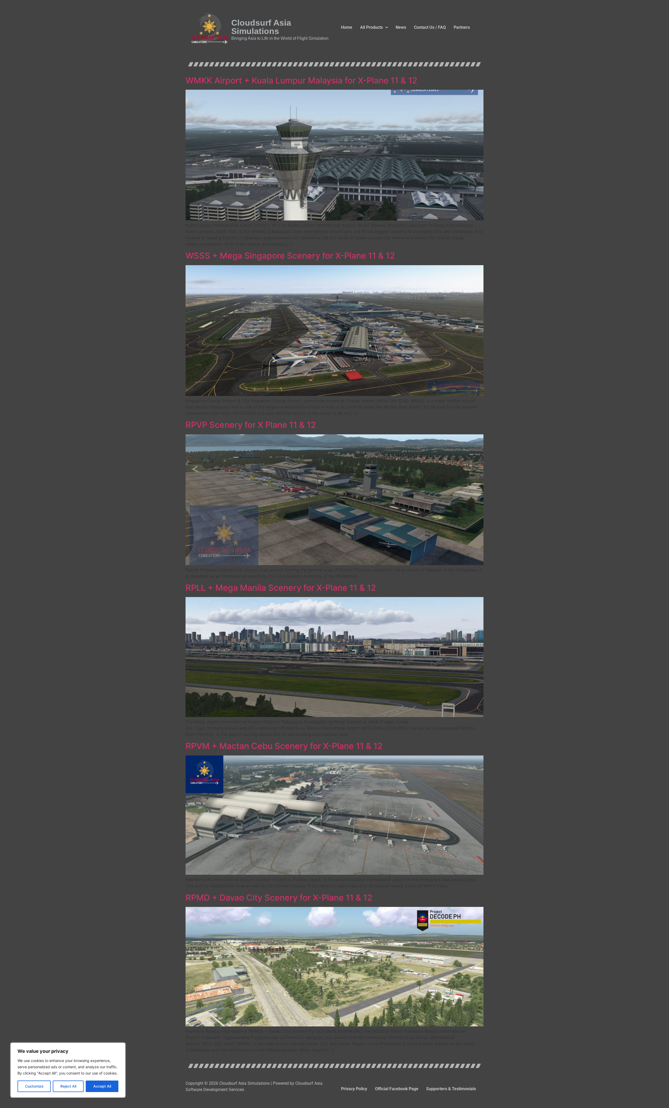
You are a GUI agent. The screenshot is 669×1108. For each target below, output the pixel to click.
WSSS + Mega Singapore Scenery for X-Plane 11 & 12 (290, 256)
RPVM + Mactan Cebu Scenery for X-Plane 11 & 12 (284, 746)
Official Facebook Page (396, 1088)
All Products (371, 27)
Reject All (68, 1086)
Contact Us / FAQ (430, 27)
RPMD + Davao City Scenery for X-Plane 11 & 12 (279, 898)
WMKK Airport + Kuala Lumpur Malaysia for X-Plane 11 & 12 (301, 80)
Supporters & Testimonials (451, 1088)
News (401, 27)
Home (346, 27)
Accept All (102, 1086)
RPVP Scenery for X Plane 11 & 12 (251, 425)
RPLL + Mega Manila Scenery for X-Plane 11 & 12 (281, 588)
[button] (374, 27)
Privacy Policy (354, 1088)
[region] (67, 1070)
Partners (462, 27)
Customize (34, 1086)
